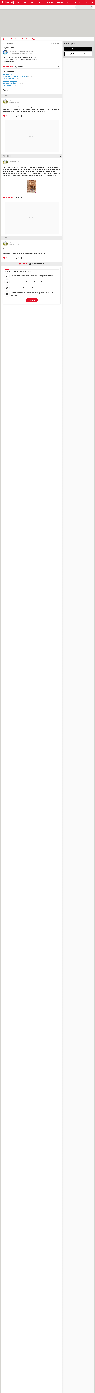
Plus (77, 2)
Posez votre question (38, 263)
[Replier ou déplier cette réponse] (60, 95)
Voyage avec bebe (8, 79)
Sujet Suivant (55, 43)
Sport (39, 2)
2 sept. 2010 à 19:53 (13, 102)
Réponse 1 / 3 (7, 96)
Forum (8, 39)
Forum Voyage (15, 39)
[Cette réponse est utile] (16, 116)
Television (45, 7)
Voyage (54, 7)
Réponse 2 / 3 (7, 156)
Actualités (28, 2)
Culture (49, 2)
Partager (20, 66)
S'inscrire (31, 300)
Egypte (34, 39)
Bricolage (6, 7)
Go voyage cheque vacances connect (15, 76)
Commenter (9, 116)
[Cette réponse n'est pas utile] (21, 116)
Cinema (61, 7)
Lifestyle (15, 7)
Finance (60, 2)
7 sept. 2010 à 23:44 (13, 163)
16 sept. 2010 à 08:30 (27, 53)
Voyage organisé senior (10, 83)
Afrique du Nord (26, 39)
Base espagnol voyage (10, 81)
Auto (69, 2)
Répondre (24, 263)
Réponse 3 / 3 (7, 238)
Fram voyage (7, 85)
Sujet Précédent (9, 43)
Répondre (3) (9, 66)
